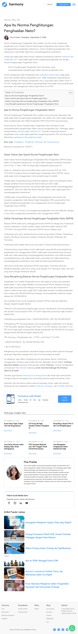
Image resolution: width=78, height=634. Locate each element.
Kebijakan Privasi (30, 629)
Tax (18, 20)
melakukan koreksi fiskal (49, 74)
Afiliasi (36, 609)
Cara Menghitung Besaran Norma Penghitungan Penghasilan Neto (31, 104)
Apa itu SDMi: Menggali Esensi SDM (41, 560)
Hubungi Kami (23, 612)
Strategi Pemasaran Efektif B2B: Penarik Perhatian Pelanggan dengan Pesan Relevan (48, 536)
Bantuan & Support (8, 615)
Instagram (49, 386)
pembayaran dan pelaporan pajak (27, 137)
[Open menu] (74, 4)
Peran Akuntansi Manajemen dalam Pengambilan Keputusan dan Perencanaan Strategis (47, 585)
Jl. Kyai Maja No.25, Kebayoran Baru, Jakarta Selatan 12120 (68, 611)
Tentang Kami (22, 609)
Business (49, 612)
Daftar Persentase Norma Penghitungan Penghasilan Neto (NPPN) (32, 101)
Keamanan (5, 612)
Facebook (39, 386)
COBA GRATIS (65, 399)
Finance (49, 615)
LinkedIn (61, 386)
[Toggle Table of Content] (69, 92)
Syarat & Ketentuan (17, 629)
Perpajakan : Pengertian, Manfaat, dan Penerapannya (36, 142)
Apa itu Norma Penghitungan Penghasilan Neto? (24, 95)
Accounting (50, 609)
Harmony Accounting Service (35, 375)
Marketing (49, 619)
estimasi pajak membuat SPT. (29, 131)
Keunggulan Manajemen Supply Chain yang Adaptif (48, 522)
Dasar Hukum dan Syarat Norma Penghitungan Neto (26, 98)
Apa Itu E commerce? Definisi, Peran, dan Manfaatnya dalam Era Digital (44, 573)
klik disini (23, 367)
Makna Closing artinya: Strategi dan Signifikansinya (48, 548)
